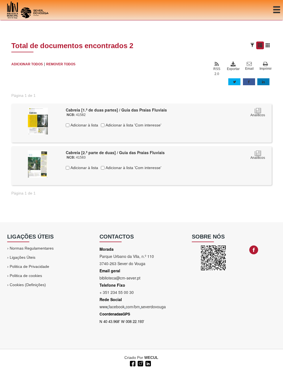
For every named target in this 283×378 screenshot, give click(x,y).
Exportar (233, 69)
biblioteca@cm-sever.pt (119, 278)
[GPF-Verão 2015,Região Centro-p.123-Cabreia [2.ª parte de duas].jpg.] (38, 163)
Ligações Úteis (22, 257)
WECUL (151, 357)
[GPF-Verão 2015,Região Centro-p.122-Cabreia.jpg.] (38, 120)
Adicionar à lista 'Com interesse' (132, 125)
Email (249, 69)
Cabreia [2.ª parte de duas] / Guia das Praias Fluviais (115, 152)
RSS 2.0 (216, 71)
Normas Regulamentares (32, 248)
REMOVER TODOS (60, 64)
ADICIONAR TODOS (27, 64)
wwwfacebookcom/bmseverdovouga (132, 306)
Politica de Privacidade (29, 266)
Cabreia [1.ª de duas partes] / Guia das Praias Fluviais (116, 110)
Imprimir (266, 69)
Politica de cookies (26, 275)
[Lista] (260, 45)
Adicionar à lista (83, 125)
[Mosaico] (268, 45)
